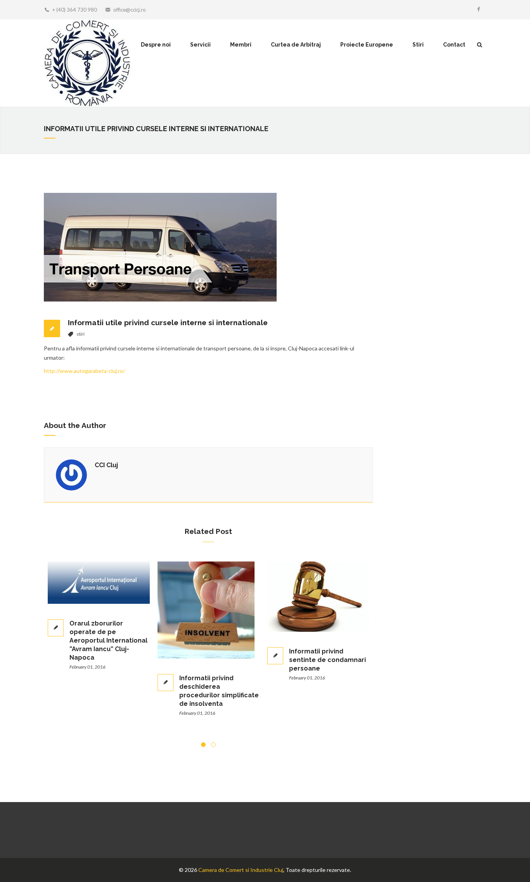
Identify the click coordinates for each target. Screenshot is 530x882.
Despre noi (156, 45)
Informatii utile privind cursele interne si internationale (168, 322)
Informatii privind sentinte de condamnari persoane (235, 660)
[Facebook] (478, 9)
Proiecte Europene (366, 45)
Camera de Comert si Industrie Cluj (240, 869)
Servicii (200, 45)
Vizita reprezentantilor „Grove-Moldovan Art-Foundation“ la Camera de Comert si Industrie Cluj (343, 668)
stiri (80, 334)
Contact (454, 45)
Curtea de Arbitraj (296, 45)
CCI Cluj (106, 465)
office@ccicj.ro (129, 10)
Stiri (418, 45)
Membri (240, 45)
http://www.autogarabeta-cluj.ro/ (84, 370)
